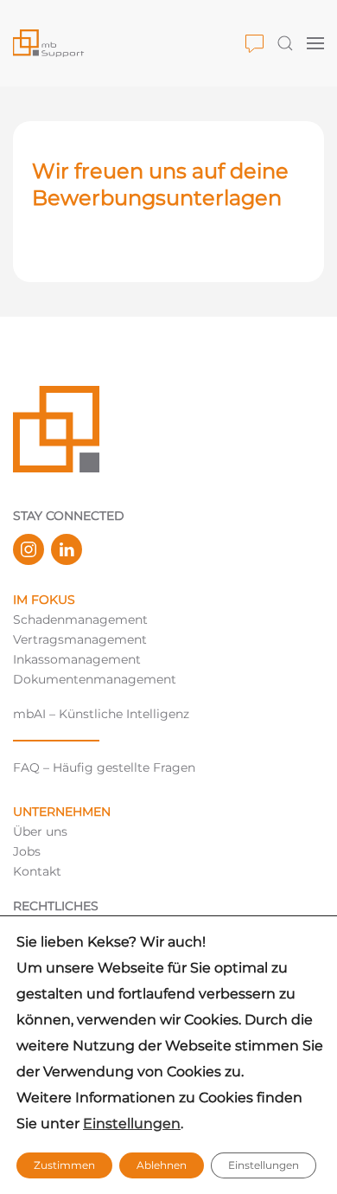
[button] (254, 43)
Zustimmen (64, 1165)
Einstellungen (132, 1123)
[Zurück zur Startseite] (129, 43)
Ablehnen (162, 1165)
